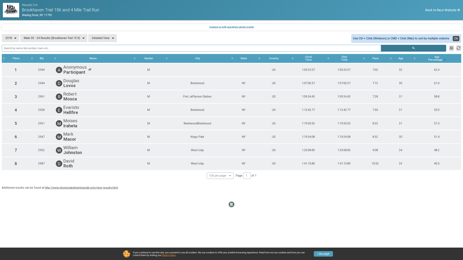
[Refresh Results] (458, 48)
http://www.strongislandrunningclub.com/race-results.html (81, 187)
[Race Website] (12, 10)
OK (456, 38)
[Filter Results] (451, 48)
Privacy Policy (168, 255)
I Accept (323, 254)
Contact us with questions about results (231, 27)
